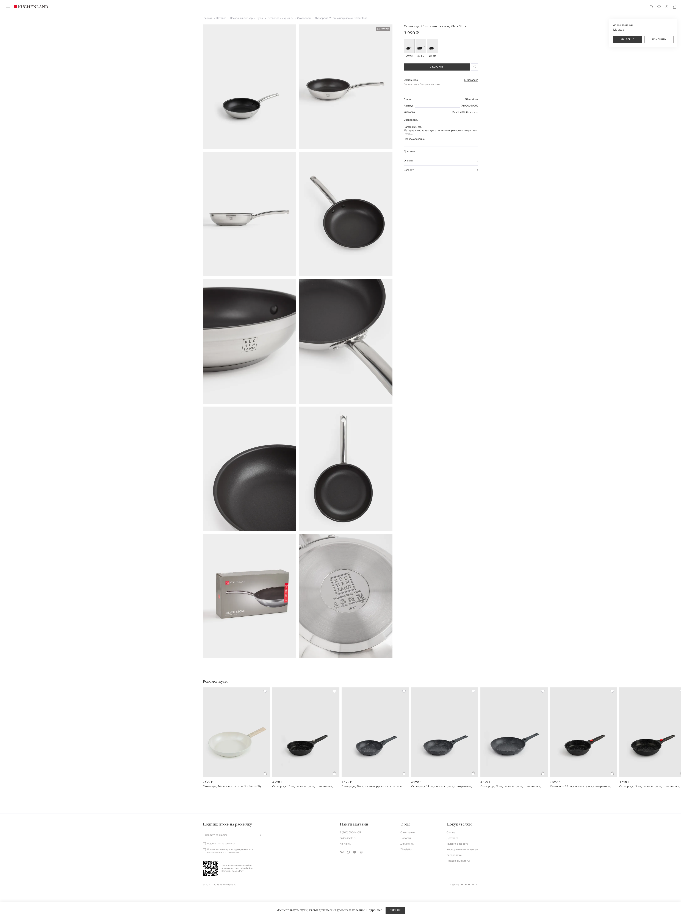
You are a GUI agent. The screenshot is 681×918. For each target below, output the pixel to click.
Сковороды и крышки (280, 18)
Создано (454, 885)
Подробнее (374, 910)
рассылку (230, 844)
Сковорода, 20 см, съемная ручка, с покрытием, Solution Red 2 (582, 786)
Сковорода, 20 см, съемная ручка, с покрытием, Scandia (374, 786)
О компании (407, 832)
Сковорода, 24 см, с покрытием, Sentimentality (232, 786)
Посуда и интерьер (241, 18)
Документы (407, 844)
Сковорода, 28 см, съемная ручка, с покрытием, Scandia (512, 786)
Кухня (260, 18)
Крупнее (385, 28)
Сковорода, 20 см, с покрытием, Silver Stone (341, 18)
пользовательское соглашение (223, 852)
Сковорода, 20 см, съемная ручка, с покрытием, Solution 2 (304, 786)
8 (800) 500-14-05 (350, 832)
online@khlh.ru (348, 838)
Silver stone (471, 99)
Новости (405, 838)
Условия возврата (457, 844)
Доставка (409, 151)
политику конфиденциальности (235, 849)
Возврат (409, 170)
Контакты (345, 844)
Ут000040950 (469, 106)
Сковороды (304, 18)
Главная (207, 18)
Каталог (221, 18)
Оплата (408, 161)
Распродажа (454, 855)
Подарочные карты (458, 861)
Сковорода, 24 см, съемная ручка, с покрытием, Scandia (443, 786)
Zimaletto (405, 849)
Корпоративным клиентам (462, 849)
